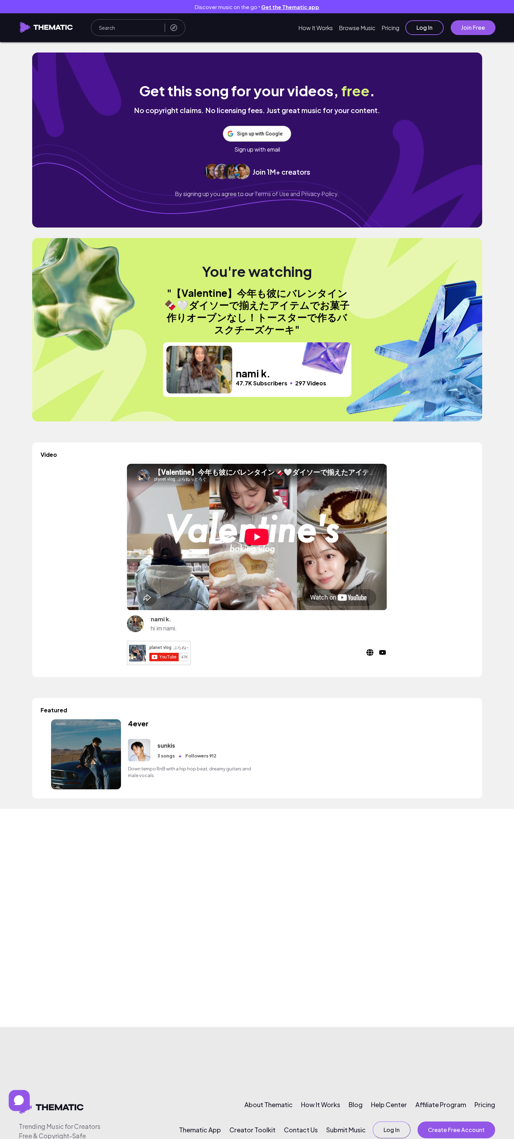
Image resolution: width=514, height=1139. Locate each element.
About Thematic (268, 1105)
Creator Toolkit (252, 1130)
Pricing (390, 28)
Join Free (473, 27)
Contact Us (301, 1130)
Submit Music (346, 1130)
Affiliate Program (440, 1105)
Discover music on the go (257, 7)
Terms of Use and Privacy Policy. (297, 193)
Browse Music (357, 28)
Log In (424, 27)
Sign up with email (257, 149)
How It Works (315, 28)
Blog (356, 1105)
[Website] (369, 656)
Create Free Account (456, 1129)
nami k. (161, 619)
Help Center (389, 1105)
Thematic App (200, 1130)
